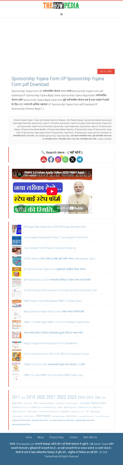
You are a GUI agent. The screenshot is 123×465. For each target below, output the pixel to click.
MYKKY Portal (97, 407)
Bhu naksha (28, 403)
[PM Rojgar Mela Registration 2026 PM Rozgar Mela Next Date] (16, 230)
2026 (98, 397)
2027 (104, 398)
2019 (30, 397)
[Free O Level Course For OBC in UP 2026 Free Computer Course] (16, 357)
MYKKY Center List (84, 407)
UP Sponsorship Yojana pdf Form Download (91, 133)
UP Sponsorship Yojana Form (62, 133)
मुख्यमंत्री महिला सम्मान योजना (85, 420)
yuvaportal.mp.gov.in (86, 416)
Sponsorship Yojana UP (89, 126)
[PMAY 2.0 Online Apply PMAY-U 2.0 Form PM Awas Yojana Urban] (16, 325)
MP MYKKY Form (35, 407)
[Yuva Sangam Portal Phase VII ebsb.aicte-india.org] (16, 251)
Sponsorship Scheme (93, 120)
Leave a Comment (104, 139)
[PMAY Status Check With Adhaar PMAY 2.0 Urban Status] (16, 304)
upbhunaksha (95, 411)
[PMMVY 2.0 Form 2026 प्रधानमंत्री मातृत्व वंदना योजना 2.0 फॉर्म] (16, 367)
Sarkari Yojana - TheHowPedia (61, 5)
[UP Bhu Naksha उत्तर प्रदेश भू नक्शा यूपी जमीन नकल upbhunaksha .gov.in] (16, 262)
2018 (23, 398)
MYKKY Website (32, 412)
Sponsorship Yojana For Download (45, 123)
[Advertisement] (61, 41)
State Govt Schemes (57, 120)
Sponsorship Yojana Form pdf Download (37, 126)
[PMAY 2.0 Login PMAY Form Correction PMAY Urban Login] (16, 378)
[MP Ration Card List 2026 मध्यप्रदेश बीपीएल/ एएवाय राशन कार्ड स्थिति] (16, 283)
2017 (16, 397)
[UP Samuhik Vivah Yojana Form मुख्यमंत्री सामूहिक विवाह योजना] (16, 272)
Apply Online (17, 403)
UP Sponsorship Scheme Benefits (33, 129)
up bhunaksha (17, 416)
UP (87, 411)
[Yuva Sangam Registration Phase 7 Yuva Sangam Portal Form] (16, 240)
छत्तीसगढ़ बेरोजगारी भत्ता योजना (21, 420)
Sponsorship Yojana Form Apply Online (75, 123)
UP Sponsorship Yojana (83, 129)
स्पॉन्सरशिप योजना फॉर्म (88, 139)
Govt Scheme (85, 403)
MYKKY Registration (19, 412)
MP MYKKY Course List (20, 407)
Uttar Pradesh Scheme (74, 120)
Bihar (36, 403)
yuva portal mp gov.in (102, 416)
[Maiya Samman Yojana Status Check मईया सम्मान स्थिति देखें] (16, 315)
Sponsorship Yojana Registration (66, 126)
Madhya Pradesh (99, 403)
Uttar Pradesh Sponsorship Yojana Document (52, 136)
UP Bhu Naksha (29, 416)
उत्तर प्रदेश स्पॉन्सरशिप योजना (81, 136)
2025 (89, 397)
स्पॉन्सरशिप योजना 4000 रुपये (68, 139)
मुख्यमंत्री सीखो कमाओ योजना (21, 425)
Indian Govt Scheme (41, 120)
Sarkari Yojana (101, 443)
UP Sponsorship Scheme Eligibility (60, 129)
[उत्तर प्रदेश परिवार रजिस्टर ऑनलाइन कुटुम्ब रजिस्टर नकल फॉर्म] (16, 336)
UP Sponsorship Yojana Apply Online (35, 133)
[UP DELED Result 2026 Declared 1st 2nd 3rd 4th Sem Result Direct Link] (16, 293)
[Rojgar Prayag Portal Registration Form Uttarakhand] (16, 346)
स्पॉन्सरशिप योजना (51, 139)
